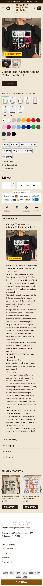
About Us (6, 557)
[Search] (8, 8)
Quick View (9, 507)
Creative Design (8, 161)
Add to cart (29, 185)
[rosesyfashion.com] (21, 8)
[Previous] (1, 494)
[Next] (41, 494)
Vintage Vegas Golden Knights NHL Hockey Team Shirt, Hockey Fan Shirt (10, 497)
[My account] (34, 8)
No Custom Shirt (10, 165)
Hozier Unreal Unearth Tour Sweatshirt (31, 497)
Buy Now (21, 582)
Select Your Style (9, 93)
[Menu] (3, 8)
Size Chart (9, 83)
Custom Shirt (9, 169)
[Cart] (39, 8)
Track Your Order (9, 548)
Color (4, 115)
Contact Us (6, 553)
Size (4, 140)
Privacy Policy (7, 562)
